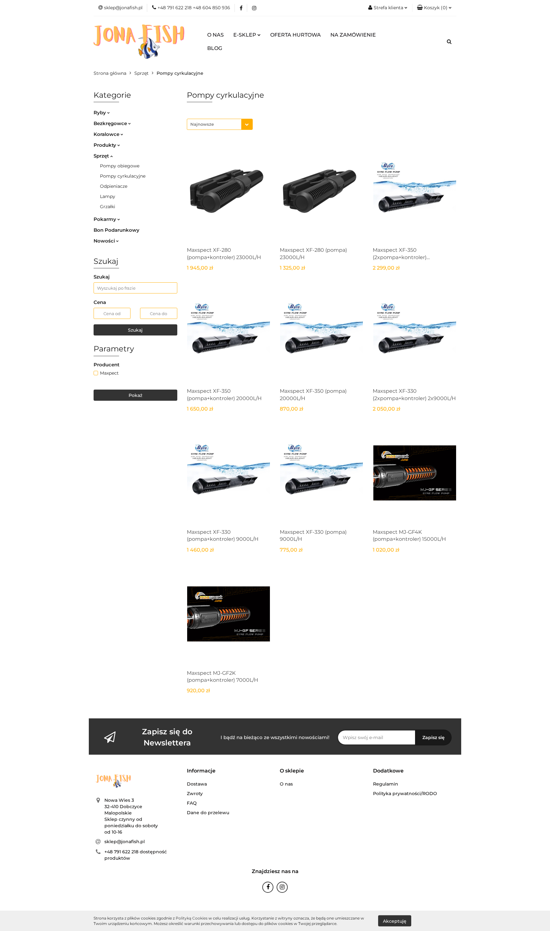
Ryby (100, 112)
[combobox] (220, 124)
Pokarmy (105, 219)
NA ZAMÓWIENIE (353, 35)
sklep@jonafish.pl (124, 841)
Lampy (107, 196)
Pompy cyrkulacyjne (122, 176)
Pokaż (135, 395)
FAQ (192, 803)
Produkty (105, 145)
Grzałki (107, 206)
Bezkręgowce (111, 123)
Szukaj (135, 330)
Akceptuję (394, 921)
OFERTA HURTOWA (295, 35)
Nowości (105, 241)
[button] (201, 771)
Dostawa (197, 784)
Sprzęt (102, 156)
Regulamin (385, 784)
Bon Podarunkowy (116, 230)
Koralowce (107, 134)
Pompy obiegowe (119, 166)
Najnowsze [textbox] (202, 124)
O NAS (215, 35)
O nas (286, 784)
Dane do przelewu (208, 812)
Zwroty (195, 793)
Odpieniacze (113, 186)
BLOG (214, 48)
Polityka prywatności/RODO (405, 793)
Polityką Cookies (192, 918)
